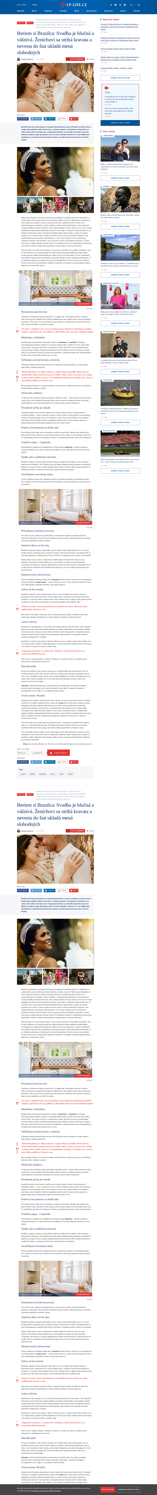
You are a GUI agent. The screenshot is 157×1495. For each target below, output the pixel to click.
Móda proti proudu (111, 283)
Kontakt (137, 11)
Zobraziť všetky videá (120, 123)
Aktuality (20, 11)
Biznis (34, 11)
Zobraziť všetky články (120, 178)
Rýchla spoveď (109, 332)
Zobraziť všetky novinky (120, 78)
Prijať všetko (108, 1489)
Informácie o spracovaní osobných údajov (46, 1491)
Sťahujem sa (108, 235)
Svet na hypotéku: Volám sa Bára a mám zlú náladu (118, 49)
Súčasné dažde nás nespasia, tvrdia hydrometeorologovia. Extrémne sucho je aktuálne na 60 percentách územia (120, 58)
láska (61, 774)
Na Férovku (107, 380)
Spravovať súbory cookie (128, 1489)
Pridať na (75, 59)
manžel (70, 774)
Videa (34, 5)
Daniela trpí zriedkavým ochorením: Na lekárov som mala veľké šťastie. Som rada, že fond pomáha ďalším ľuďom (120, 39)
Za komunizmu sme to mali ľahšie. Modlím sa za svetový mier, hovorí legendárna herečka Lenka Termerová (120, 99)
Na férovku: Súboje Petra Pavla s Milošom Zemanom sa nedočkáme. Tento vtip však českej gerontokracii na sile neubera (119, 26)
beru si (52, 774)
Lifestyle (63, 11)
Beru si (30, 22)
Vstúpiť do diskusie (60, 753)
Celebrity (48, 11)
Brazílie (32, 774)
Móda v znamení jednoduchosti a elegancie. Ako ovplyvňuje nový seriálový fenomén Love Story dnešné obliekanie (119, 166)
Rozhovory (108, 11)
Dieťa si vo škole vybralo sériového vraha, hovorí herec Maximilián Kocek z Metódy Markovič (119, 111)
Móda (76, 11)
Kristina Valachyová (27, 59)
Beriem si (106, 186)
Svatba (23, 774)
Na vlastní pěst (109, 431)
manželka (42, 774)
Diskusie (38, 753)
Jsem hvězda (108, 136)
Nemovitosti (92, 11)
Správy (123, 11)
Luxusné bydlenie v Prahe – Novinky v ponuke (117, 68)
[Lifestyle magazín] (73, 4)
